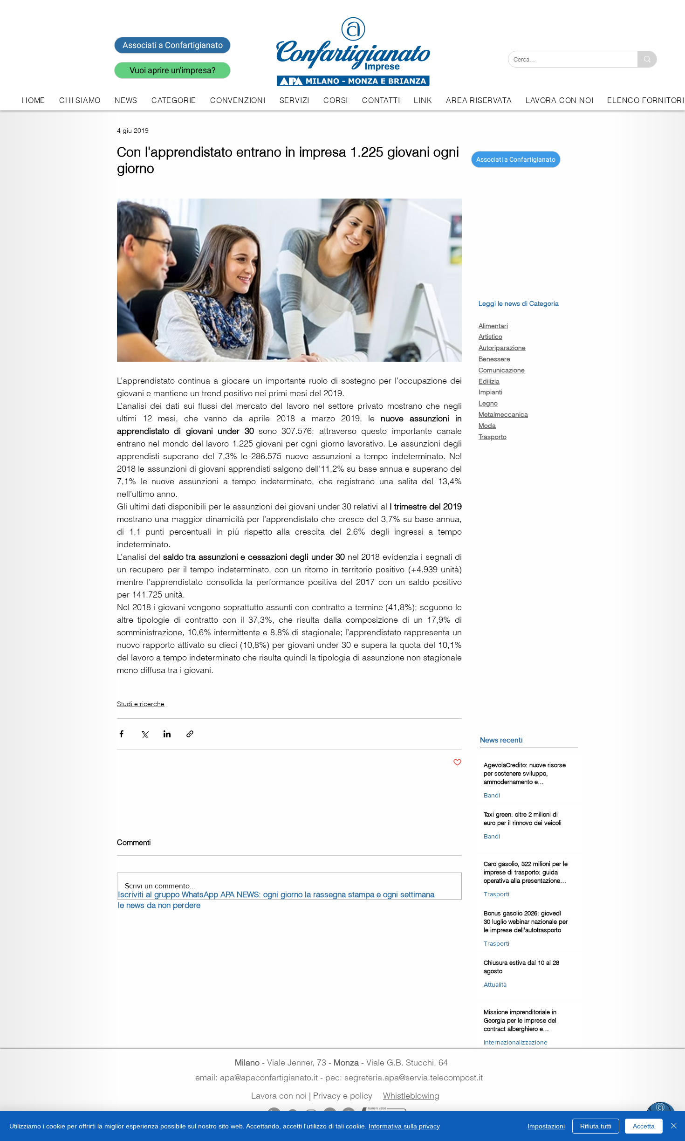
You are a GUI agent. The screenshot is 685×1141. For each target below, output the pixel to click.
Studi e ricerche (140, 704)
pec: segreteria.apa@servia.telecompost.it (406, 1077)
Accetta (644, 1126)
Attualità (495, 984)
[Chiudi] (673, 1126)
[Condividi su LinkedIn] (167, 733)
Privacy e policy (342, 1095)
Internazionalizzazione (516, 1042)
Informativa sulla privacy (404, 1126)
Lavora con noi (279, 1095)
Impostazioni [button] (546, 1126)
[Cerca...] (647, 59)
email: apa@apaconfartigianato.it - (260, 1077)
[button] (294, 100)
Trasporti (496, 894)
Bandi (492, 795)
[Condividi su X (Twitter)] (144, 733)
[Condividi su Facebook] (121, 733)
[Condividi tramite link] (189, 733)
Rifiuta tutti (595, 1126)
